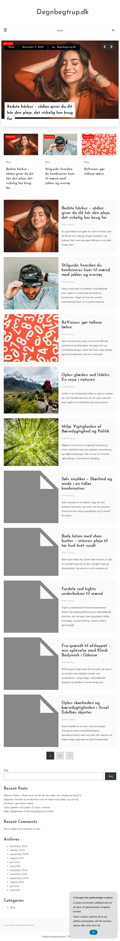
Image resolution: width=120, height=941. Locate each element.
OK (93, 932)
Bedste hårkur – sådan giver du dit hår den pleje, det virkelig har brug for (19, 179)
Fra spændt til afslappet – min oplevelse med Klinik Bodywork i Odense (86, 650)
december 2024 (18, 870)
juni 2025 (15, 862)
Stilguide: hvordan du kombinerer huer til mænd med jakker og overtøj (38, 113)
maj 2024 (15, 890)
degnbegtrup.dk (65, 47)
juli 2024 (14, 886)
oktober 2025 (17, 850)
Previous (104, 47)
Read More (105, 112)
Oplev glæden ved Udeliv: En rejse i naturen (27, 807)
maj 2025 (15, 866)
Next (111, 47)
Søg (6, 770)
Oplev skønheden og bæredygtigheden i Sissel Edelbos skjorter (85, 708)
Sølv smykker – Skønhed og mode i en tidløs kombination (87, 484)
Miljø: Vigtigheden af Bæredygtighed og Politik (29, 811)
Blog (11, 47)
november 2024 (18, 874)
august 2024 (17, 882)
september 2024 (19, 878)
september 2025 (19, 854)
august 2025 (17, 858)
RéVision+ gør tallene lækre (18, 803)
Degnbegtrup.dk (63, 12)
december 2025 (18, 846)
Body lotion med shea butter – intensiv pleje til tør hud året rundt (85, 541)
